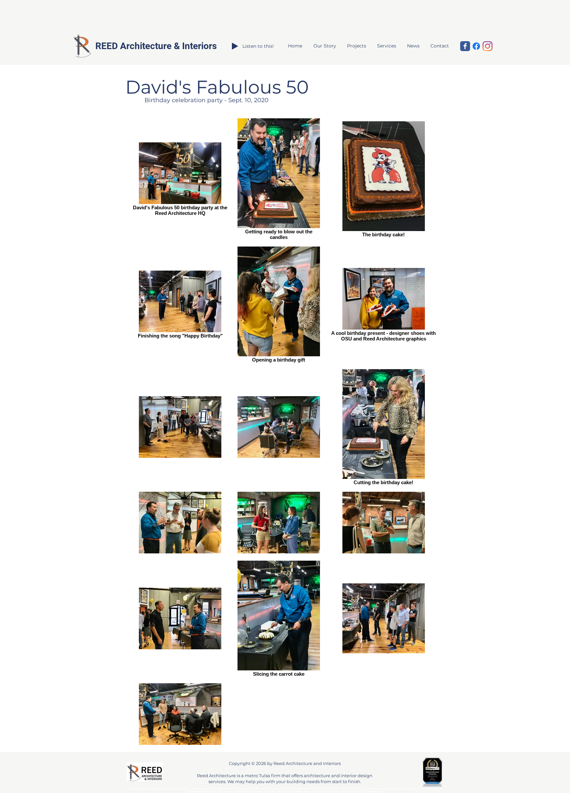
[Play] (235, 46)
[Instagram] (487, 46)
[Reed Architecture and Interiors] (465, 46)
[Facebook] (476, 46)
